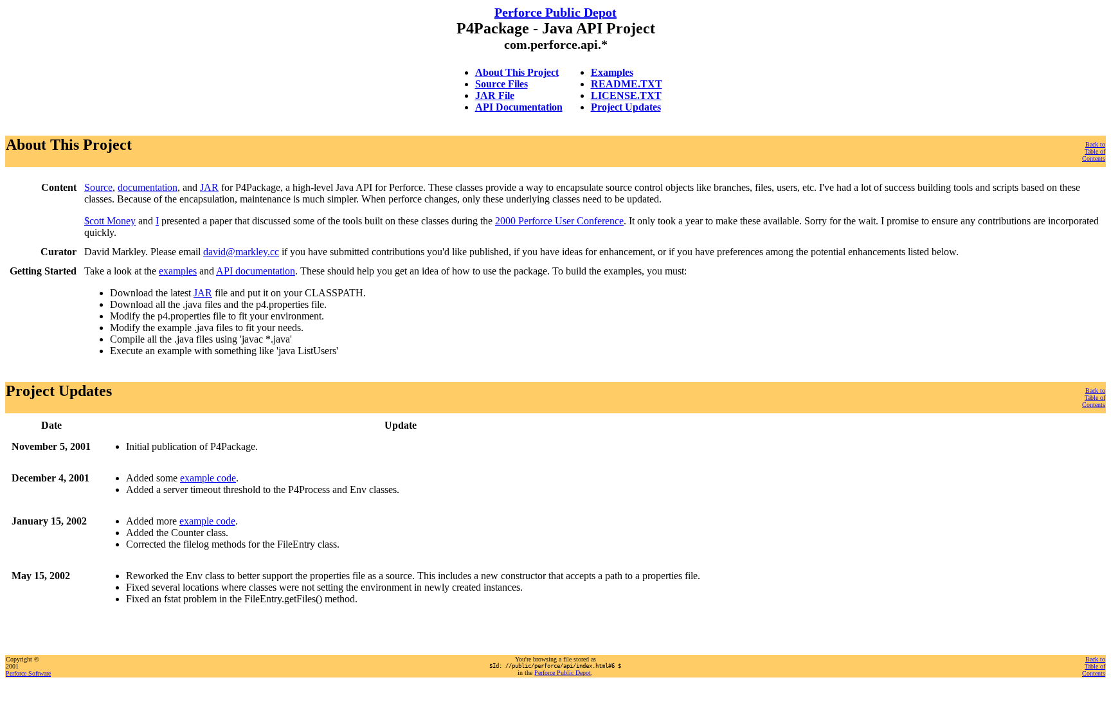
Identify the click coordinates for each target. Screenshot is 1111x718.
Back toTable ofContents (1093, 151)
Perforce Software (28, 673)
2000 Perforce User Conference (559, 220)
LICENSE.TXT (626, 95)
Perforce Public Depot (555, 12)
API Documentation (519, 107)
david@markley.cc (241, 251)
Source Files (501, 83)
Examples (612, 72)
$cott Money (110, 220)
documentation (147, 187)
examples (178, 270)
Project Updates (626, 107)
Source (98, 187)
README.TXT (626, 83)
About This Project (517, 72)
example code (208, 477)
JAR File (494, 95)
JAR (209, 187)
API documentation (255, 270)
